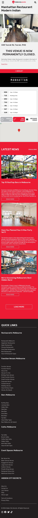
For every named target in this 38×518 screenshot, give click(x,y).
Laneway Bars (5, 405)
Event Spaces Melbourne (12, 450)
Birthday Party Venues (7, 375)
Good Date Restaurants (8, 349)
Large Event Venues (7, 465)
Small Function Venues (7, 379)
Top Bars (3, 418)
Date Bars (4, 409)
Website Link (9, 119)
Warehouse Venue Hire (7, 473)
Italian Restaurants (6, 345)
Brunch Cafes (5, 437)
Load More (19, 307)
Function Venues (6, 366)
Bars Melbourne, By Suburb (9, 422)
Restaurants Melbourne (11, 333)
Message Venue (33, 119)
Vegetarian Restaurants (8, 343)
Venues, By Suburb (6, 390)
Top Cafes (4, 435)
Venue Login (4, 495)
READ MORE (10, 199)
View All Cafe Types (6, 445)
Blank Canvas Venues (7, 460)
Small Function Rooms (7, 377)
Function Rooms (6, 368)
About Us (4, 486)
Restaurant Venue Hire (7, 471)
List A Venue (4, 490)
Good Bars (4, 413)
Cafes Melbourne (8, 427)
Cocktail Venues (5, 383)
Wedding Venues (6, 386)
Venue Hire (4, 371)
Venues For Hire (5, 373)
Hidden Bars (4, 407)
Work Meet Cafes (6, 443)
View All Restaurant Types (8, 354)
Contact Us (4, 488)
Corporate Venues (6, 381)
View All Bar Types (6, 420)
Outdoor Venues (6, 467)
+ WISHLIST (19, 71)
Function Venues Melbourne (13, 358)
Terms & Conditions (6, 498)
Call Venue (22, 119)
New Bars (4, 411)
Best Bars (4, 415)
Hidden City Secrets (11, 478)
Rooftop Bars (5, 403)
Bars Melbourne (8, 395)
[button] (19, 130)
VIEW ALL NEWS (32, 149)
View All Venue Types (7, 388)
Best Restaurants (6, 351)
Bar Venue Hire (5, 458)
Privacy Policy (5, 500)
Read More (4, 64)
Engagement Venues (7, 463)
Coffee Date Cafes (6, 439)
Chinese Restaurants (7, 347)
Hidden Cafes (5, 441)
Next (35, 28)
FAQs (2, 492)
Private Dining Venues (7, 469)
